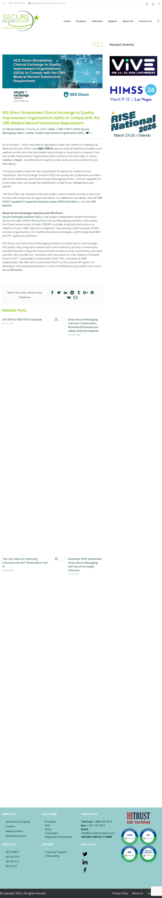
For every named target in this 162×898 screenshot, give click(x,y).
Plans (48, 829)
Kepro (20, 133)
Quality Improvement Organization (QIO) (59, 133)
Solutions (97, 21)
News (51, 129)
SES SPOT (11, 866)
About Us (128, 21)
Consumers (52, 833)
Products (81, 21)
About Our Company (18, 821)
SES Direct (16, 270)
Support (112, 21)
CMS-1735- (44, 148)
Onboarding (52, 856)
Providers (50, 821)
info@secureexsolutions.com (49, 3)
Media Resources (16, 836)
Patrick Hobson (15, 129)
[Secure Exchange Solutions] (28, 21)
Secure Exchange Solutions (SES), (21, 217)
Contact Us (145, 21)
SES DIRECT (13, 852)
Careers (10, 826)
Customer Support (56, 852)
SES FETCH (12, 861)
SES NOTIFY (13, 856)
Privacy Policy (120, 893)
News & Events (14, 831)
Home (67, 21)
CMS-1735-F (65, 129)
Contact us (79, 182)
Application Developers (58, 837)
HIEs (47, 825)
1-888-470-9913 (15, 3)
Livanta (29, 133)
